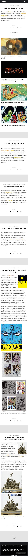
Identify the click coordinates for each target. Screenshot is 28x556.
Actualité (10, 5)
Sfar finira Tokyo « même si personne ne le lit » (13, 125)
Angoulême (9, 184)
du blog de (16, 239)
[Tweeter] (10, 27)
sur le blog (20, 456)
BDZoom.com (9, 200)
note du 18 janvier (10, 11)
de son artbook (17, 157)
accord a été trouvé (11, 275)
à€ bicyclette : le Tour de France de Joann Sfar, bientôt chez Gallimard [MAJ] (12, 80)
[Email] (20, 27)
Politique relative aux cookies (14, 550)
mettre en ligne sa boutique (7, 150)
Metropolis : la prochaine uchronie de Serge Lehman (12, 57)
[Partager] (17, 27)
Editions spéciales (15, 184)
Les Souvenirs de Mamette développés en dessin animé (13, 103)
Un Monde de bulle (10, 455)
